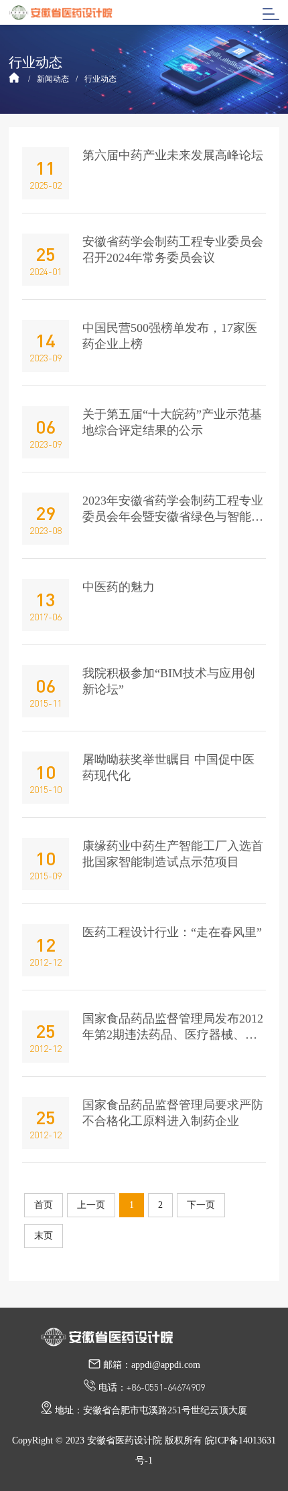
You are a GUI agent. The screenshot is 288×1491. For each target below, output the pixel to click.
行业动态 (100, 79)
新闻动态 (53, 79)
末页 (43, 1236)
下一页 (201, 1205)
